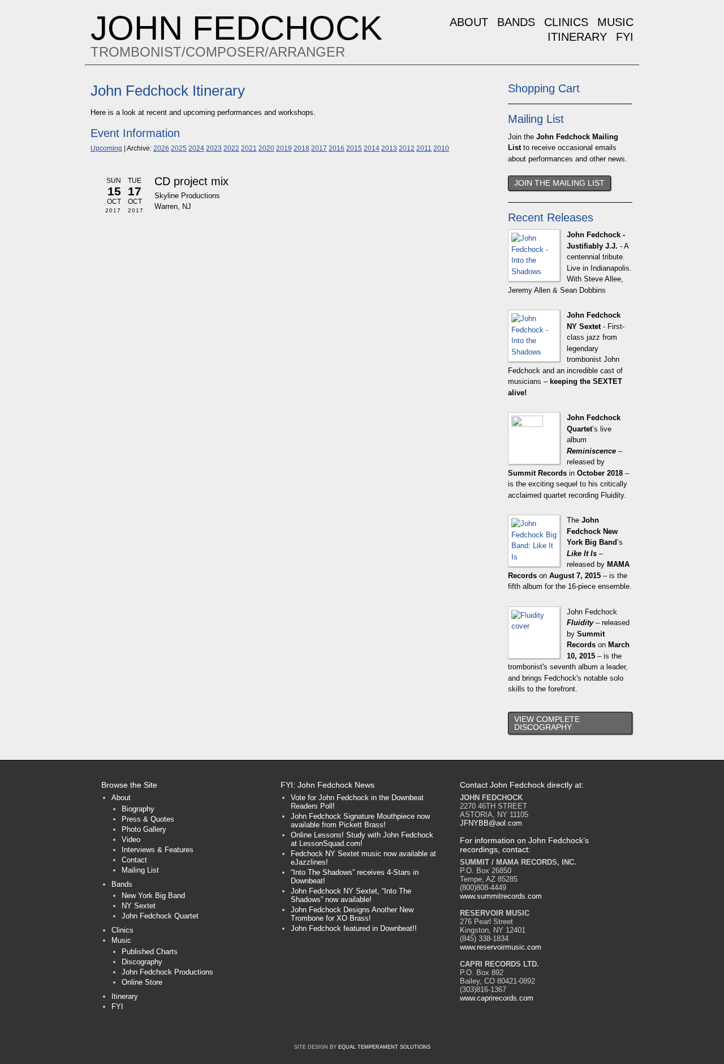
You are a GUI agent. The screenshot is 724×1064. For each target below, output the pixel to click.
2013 (389, 148)
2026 (161, 148)
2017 (319, 148)
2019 (284, 148)
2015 (354, 148)
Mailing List (140, 870)
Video (131, 839)
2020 (266, 148)
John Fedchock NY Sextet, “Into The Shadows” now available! (351, 895)
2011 (424, 148)
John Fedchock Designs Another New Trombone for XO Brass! (352, 913)
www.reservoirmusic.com (500, 947)
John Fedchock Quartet (160, 916)
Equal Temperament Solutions (384, 1047)
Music (615, 22)
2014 (372, 148)
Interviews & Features (157, 849)
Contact (134, 860)
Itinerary (577, 37)
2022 (231, 148)
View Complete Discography (547, 723)
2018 (301, 148)
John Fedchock (236, 28)
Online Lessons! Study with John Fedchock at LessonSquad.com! (362, 839)
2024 (196, 148)
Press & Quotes (148, 819)
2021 (249, 148)
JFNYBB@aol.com (491, 823)
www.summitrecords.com (501, 896)
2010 (441, 148)
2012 (407, 148)
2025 (179, 148)
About (469, 22)
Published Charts (150, 951)
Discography (142, 962)
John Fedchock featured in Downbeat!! (354, 928)
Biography (138, 809)
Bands (516, 22)
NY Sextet (139, 905)
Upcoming (106, 148)
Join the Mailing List (559, 182)
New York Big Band (153, 895)
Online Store (142, 982)
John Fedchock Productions (167, 972)
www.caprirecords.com (496, 998)
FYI (625, 37)
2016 (336, 148)
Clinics (566, 22)
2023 (214, 148)
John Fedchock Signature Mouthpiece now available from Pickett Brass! (360, 820)
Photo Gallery (144, 829)
